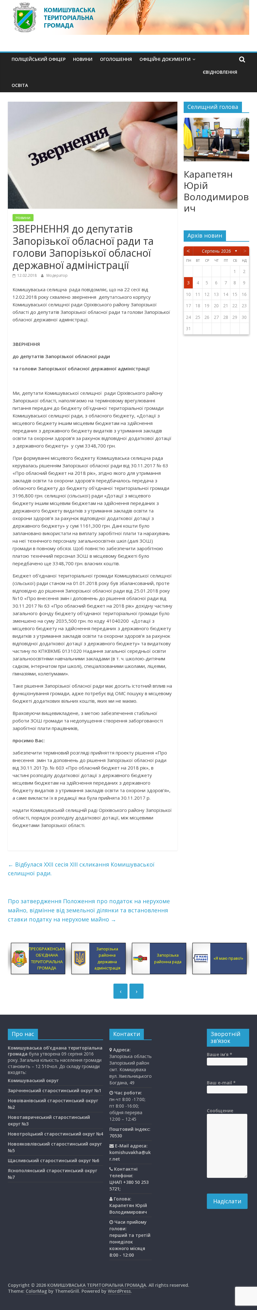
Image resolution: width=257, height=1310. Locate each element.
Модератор (57, 275)
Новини (82, 59)
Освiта (20, 85)
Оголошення (116, 59)
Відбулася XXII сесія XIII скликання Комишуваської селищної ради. (81, 869)
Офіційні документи (165, 59)
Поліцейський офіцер (39, 59)
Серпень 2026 (216, 251)
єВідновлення (220, 72)
